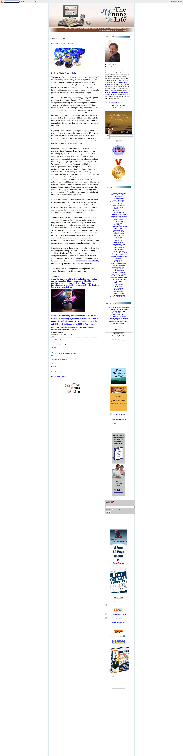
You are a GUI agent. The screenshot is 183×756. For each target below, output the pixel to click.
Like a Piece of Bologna (119, 255)
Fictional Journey (118, 230)
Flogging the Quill (118, 232)
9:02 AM (57, 353)
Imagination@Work (119, 244)
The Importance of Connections (118, 318)
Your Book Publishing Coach (118, 297)
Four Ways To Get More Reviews (118, 313)
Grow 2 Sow (118, 241)
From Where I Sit (119, 235)
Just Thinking (119, 249)
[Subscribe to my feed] (118, 605)
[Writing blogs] (118, 170)
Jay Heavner (66, 345)
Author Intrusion (119, 198)
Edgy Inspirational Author (119, 226)
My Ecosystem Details (118, 622)
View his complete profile (112, 102)
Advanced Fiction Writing (118, 195)
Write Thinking (118, 288)
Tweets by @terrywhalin (118, 419)
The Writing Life (72, 329)
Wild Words (118, 286)
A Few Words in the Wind (118, 193)
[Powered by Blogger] (118, 610)
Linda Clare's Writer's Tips (118, 256)
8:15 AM (57, 345)
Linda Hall (118, 258)
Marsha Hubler (118, 262)
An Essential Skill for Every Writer (118, 322)
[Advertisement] (118, 724)
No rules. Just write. (119, 265)
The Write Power (119, 290)
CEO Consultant (119, 209)
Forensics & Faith (119, 234)
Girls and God (118, 239)
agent (57, 327)
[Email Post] (75, 336)
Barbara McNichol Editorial (118, 202)
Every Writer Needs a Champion (84, 327)
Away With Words (118, 200)
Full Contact (118, 237)
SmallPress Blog (119, 270)
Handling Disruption (119, 323)
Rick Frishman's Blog (118, 267)
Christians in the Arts (118, 218)
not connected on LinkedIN (87, 260)
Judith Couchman (118, 248)
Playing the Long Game (119, 316)
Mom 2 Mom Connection (118, 263)
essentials (71, 327)
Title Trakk (118, 281)
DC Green (119, 223)
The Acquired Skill (118, 315)
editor (65, 327)
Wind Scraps (119, 285)
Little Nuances (118, 260)
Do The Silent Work (119, 311)
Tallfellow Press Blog (118, 272)
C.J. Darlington (118, 207)
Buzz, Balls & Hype (119, 205)
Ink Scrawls (118, 246)
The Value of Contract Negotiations (118, 308)
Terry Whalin (62, 329)
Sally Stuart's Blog (118, 269)
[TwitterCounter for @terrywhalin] (118, 423)
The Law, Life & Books (119, 274)
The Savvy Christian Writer (118, 278)
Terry (107, 71)
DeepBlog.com (118, 225)
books (61, 327)
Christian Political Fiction (119, 216)
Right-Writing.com (110, 90)
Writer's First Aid (118, 293)
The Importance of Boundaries (119, 309)
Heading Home (118, 242)
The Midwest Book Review (119, 276)
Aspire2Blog (119, 197)
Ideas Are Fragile (119, 320)
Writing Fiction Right (118, 295)
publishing (54, 329)
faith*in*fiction (118, 228)
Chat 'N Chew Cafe (118, 212)
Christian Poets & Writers (118, 214)
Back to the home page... (58, 376)
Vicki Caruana (118, 283)
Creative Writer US (119, 219)
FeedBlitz (122, 336)
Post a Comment (56, 367)
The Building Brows (119, 204)
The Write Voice (119, 292)
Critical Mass (119, 221)
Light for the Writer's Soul (119, 253)
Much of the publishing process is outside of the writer (73, 315)
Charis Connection (118, 211)
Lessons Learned (119, 251)
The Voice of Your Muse (119, 279)
